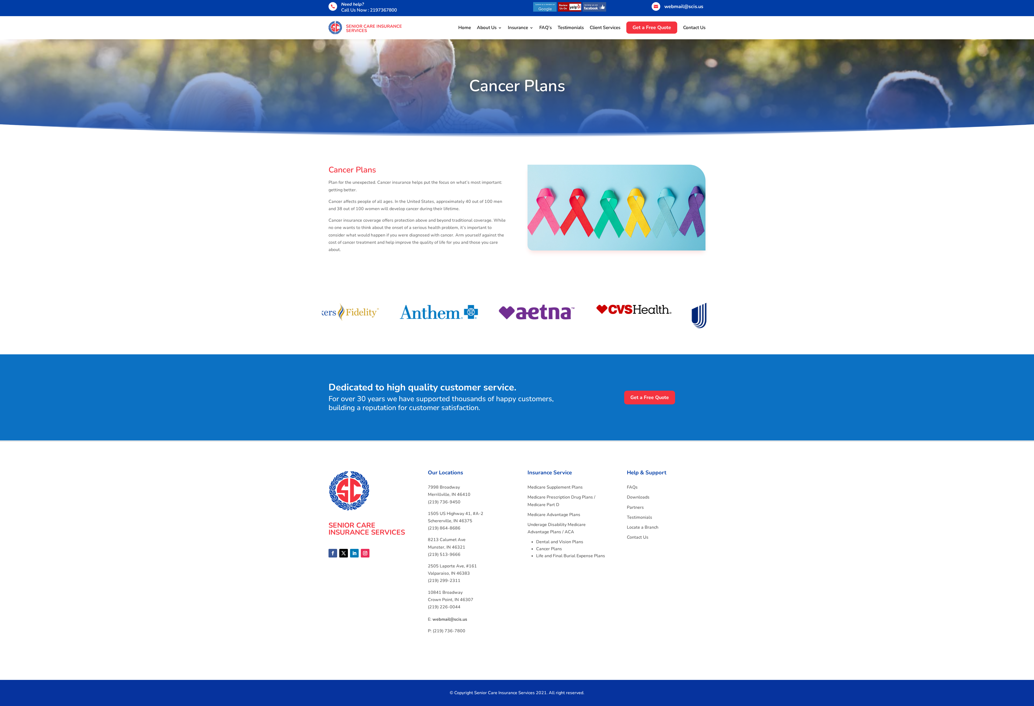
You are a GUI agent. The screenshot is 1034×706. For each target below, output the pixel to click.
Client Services (605, 27)
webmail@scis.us (683, 6)
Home (464, 27)
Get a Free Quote (649, 397)
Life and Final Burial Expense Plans (570, 556)
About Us (487, 27)
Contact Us (694, 27)
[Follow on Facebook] (333, 553)
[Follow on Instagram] (365, 553)
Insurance (518, 27)
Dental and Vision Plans (559, 542)
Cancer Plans (549, 549)
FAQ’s (545, 27)
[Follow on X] (343, 553)
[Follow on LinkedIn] (354, 553)
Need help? (352, 4)
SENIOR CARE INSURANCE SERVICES (374, 28)
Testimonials (571, 27)
